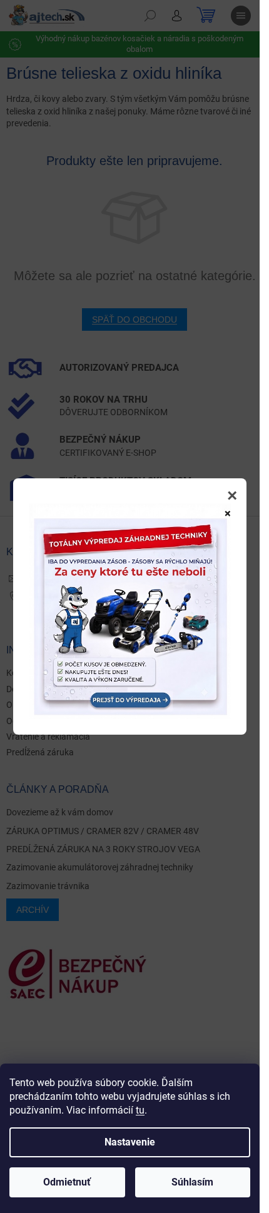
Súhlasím (192, 1182)
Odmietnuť (67, 1182)
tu (140, 1110)
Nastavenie (129, 1142)
